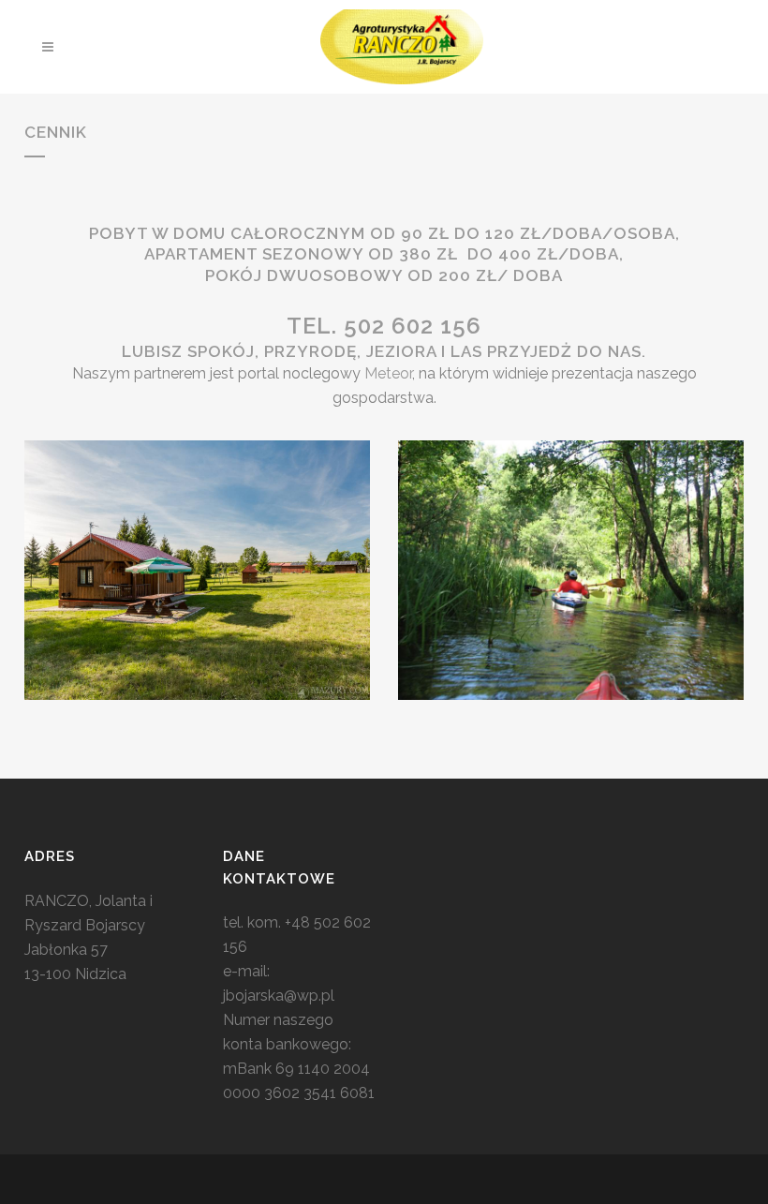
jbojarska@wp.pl (278, 995)
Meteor (388, 373)
